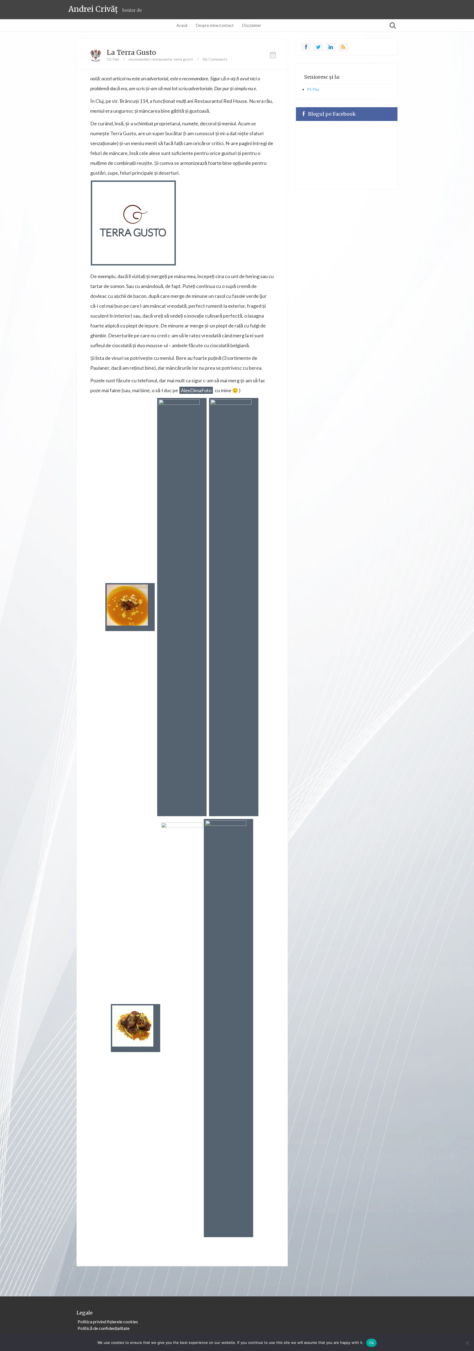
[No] (467, 1343)
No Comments (215, 59)
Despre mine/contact (215, 25)
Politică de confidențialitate (103, 1328)
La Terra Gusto (131, 52)
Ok (371, 1343)
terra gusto (183, 59)
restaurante (161, 59)
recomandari (139, 59)
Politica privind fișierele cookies (108, 1321)
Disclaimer (251, 25)
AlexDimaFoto (196, 390)
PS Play (313, 89)
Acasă (181, 25)
